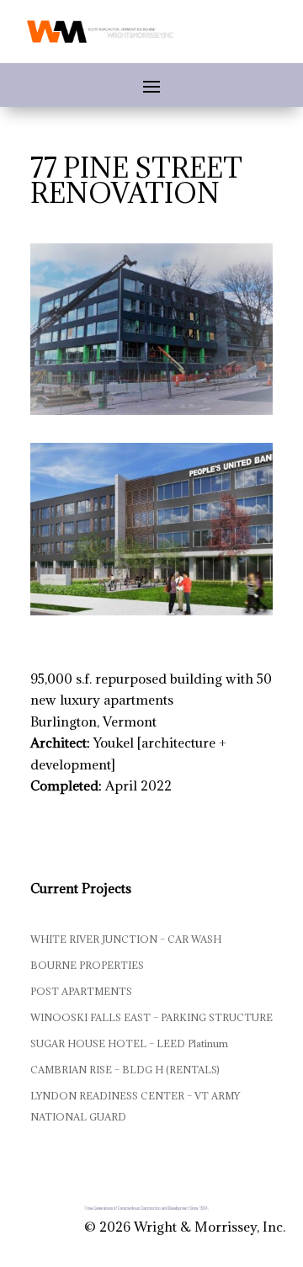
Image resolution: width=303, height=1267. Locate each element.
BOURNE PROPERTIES (87, 965)
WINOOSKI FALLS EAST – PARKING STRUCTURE (151, 1017)
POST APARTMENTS (81, 991)
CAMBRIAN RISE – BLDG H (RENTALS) (125, 1069)
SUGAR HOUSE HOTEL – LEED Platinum (129, 1043)
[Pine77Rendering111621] (151, 615)
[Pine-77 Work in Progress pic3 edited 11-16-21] (151, 415)
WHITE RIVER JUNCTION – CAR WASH (125, 939)
